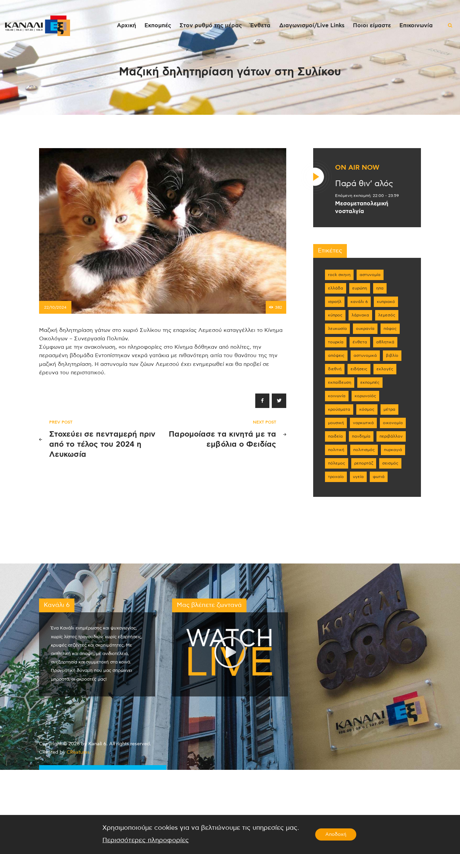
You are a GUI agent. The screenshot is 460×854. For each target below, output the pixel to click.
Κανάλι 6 (359, 302)
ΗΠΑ (380, 288)
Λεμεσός (386, 315)
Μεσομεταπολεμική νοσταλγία (361, 207)
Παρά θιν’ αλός (364, 184)
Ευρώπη (359, 288)
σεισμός (390, 463)
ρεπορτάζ (363, 463)
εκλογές (384, 369)
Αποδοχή (335, 834)
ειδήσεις (359, 369)
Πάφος (390, 329)
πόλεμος (336, 463)
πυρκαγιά (393, 450)
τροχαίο (336, 477)
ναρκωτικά (363, 423)
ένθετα (360, 342)
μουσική (336, 423)
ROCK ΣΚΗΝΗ (339, 275)
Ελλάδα (335, 288)
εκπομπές (370, 382)
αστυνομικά (365, 355)
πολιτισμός (364, 450)
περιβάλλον (391, 436)
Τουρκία (335, 342)
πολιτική (336, 450)
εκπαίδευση (339, 382)
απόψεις (336, 355)
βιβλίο (392, 355)
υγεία (358, 477)
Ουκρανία (365, 329)
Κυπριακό (386, 302)
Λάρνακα (360, 315)
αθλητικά (385, 342)
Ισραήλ (334, 302)
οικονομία (393, 423)
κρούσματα (339, 409)
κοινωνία (337, 396)
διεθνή (334, 369)
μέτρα (389, 409)
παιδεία (335, 436)
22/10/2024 (55, 307)
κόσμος (366, 409)
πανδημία (361, 436)
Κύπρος (335, 315)
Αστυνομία (370, 275)
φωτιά (379, 477)
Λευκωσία (337, 329)
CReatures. (79, 752)
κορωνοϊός (365, 396)
